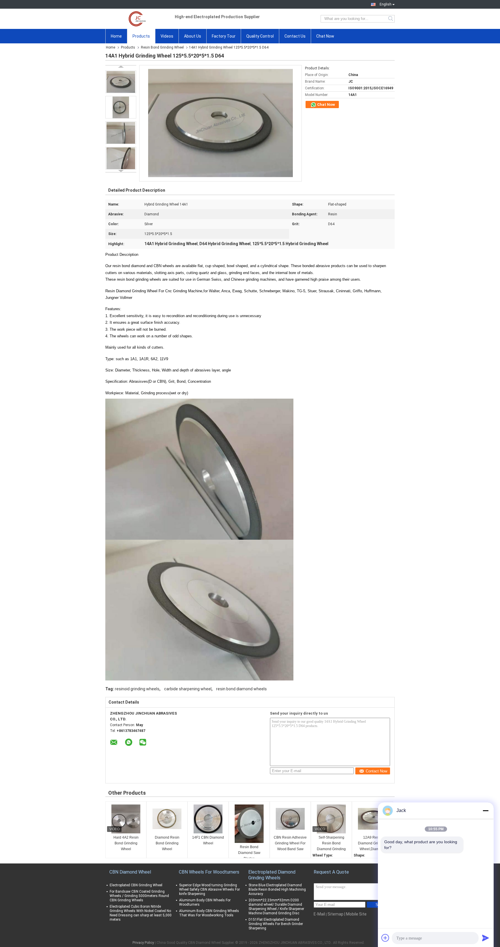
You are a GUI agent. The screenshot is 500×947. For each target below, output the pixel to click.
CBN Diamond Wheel (130, 872)
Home (116, 36)
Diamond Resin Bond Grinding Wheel (167, 843)
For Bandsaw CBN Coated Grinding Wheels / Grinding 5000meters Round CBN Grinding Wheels (139, 895)
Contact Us (295, 36)
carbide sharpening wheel (188, 689)
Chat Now (325, 36)
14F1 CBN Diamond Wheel (208, 840)
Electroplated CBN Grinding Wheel (136, 885)
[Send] (485, 937)
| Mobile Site (355, 914)
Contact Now (376, 771)
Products (141, 36)
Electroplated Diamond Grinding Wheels (271, 875)
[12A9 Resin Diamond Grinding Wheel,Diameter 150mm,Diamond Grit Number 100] (372, 818)
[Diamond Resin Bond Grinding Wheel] (167, 818)
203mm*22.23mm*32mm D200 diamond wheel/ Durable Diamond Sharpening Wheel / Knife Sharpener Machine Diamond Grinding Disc (276, 906)
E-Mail (319, 914)
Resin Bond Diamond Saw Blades (249, 853)
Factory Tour (224, 36)
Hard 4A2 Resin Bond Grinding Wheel (126, 843)
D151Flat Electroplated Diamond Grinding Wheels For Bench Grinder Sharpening (276, 924)
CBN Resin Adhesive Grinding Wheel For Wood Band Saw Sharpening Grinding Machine (290, 843)
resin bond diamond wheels (241, 689)
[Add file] (385, 937)
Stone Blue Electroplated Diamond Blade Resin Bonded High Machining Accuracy (277, 889)
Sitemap (335, 914)
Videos (167, 36)
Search (391, 19)
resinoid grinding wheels (137, 689)
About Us (192, 36)
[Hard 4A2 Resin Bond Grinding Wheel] (126, 818)
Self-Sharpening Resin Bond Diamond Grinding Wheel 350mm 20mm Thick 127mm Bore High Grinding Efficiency (331, 843)
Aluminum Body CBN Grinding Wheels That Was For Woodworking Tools (209, 913)
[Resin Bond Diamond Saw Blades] (249, 823)
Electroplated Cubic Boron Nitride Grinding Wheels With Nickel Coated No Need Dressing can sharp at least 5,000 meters (141, 913)
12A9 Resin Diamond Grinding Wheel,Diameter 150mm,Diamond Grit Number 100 (372, 843)
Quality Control (260, 36)
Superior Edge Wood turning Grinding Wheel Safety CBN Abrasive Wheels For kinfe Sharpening (209, 889)
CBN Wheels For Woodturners (209, 872)
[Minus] (485, 810)
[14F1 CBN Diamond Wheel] (208, 818)
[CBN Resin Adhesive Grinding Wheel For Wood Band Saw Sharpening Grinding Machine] (290, 818)
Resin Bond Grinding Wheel (162, 47)
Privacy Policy (143, 943)
